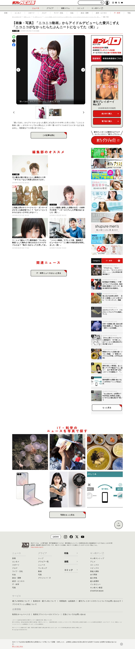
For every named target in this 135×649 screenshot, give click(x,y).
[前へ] (18, 70)
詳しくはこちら (17, 646)
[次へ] (83, 70)
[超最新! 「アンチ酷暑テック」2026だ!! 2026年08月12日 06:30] (67, 489)
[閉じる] (121, 644)
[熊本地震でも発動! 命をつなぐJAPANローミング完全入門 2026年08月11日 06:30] (105, 489)
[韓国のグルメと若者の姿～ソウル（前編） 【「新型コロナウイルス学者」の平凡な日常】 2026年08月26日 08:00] (105, 452)
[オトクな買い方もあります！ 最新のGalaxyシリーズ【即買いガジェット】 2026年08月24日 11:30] (30, 489)
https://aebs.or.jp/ (37, 547)
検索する (102, 3)
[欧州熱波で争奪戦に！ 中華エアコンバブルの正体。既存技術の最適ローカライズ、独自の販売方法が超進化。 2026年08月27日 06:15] (67, 452)
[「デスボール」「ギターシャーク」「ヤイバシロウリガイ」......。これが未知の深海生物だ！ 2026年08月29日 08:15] (30, 452)
